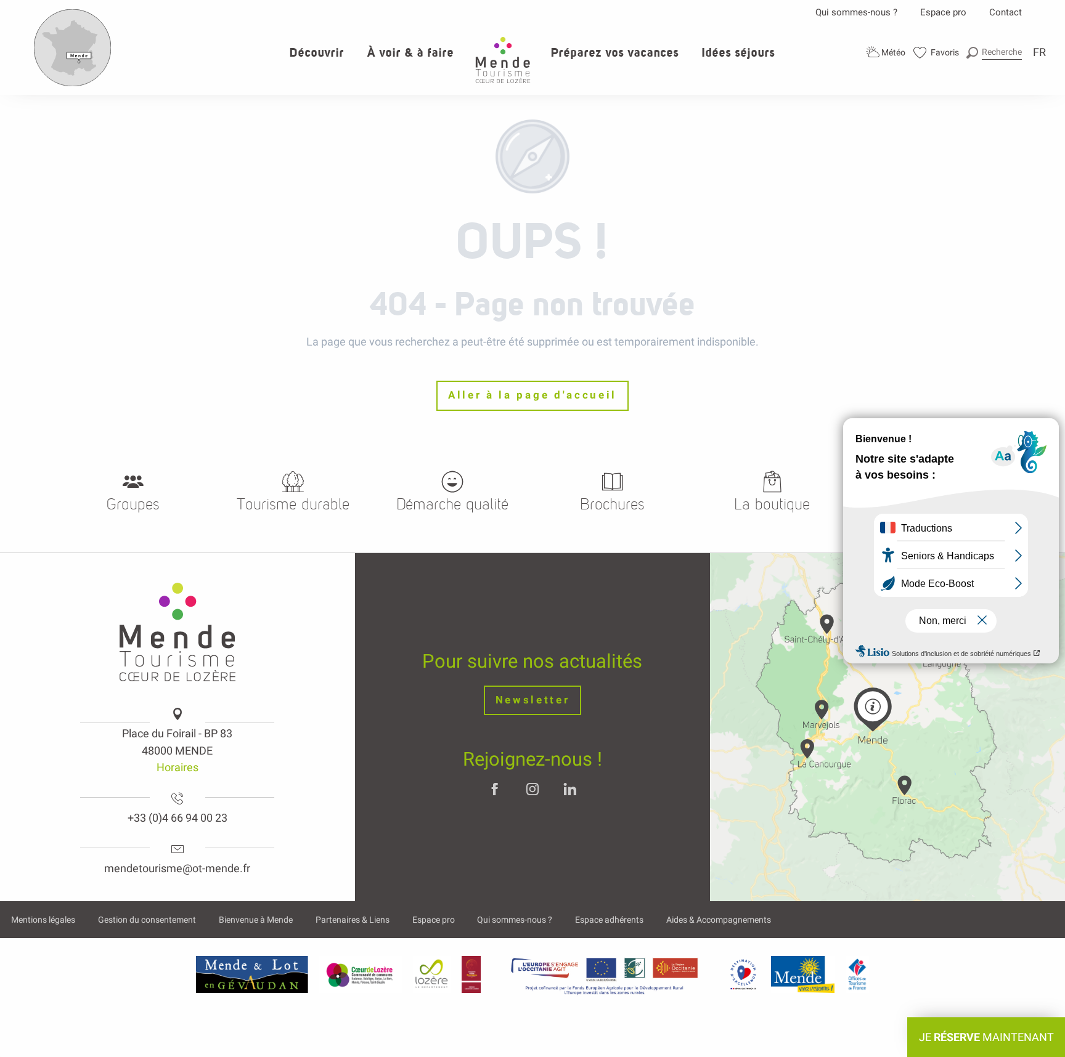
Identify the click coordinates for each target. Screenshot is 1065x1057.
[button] (994, 52)
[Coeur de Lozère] (360, 974)
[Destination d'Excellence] (743, 974)
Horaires (177, 767)
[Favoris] (936, 53)
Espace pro (943, 12)
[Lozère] (431, 974)
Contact (1005, 12)
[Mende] (803, 974)
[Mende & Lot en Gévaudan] (252, 974)
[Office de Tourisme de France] (857, 974)
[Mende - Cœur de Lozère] (503, 60)
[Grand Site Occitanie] (472, 974)
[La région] (604, 974)
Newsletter (533, 700)
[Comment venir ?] (73, 83)
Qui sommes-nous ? (856, 12)
